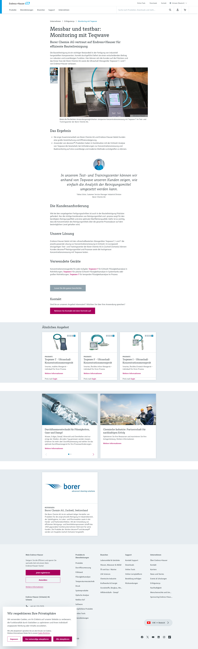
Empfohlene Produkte (84, 609)
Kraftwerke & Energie (108, 583)
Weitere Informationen (54, 373)
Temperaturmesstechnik (85, 581)
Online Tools (141, 3)
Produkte (49, 357)
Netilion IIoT (80, 599)
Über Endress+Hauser (158, 560)
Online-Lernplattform (133, 574)
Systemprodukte (82, 590)
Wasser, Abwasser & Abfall (110, 565)
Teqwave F (93, 269)
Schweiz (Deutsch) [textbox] (178, 3)
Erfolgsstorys (69, 21)
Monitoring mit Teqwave (87, 21)
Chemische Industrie (108, 578)
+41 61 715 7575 (37, 606)
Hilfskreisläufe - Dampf (109, 592)
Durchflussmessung (83, 567)
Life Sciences (105, 574)
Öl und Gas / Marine (108, 569)
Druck (78, 586)
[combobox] (179, 3)
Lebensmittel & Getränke (110, 560)
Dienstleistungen (82, 618)
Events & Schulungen (158, 578)
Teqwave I (67, 271)
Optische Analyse (82, 595)
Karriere (153, 569)
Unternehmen (55, 21)
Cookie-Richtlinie (44, 633)
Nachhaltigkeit (155, 588)
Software (79, 604)
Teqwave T (74, 274)
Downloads (153, 3)
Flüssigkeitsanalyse (83, 577)
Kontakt (163, 3)
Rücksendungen (131, 583)
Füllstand (79, 572)
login (55, 379)
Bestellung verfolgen (133, 578)
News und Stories (157, 574)
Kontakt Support (131, 560)
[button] (43, 572)
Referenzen (49, 508)
